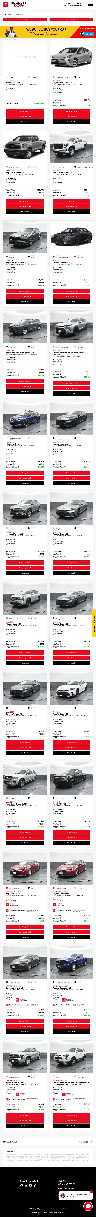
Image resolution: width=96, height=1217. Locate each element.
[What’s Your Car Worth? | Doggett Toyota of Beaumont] (48, 32)
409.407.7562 (73, 3)
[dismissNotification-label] (91, 1191)
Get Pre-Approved (25, 116)
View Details (25, 122)
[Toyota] (5, 4)
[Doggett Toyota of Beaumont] (19, 4)
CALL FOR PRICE (12, 103)
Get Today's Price (24, 111)
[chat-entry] (88, 1206)
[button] (91, 57)
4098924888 (39, 103)
